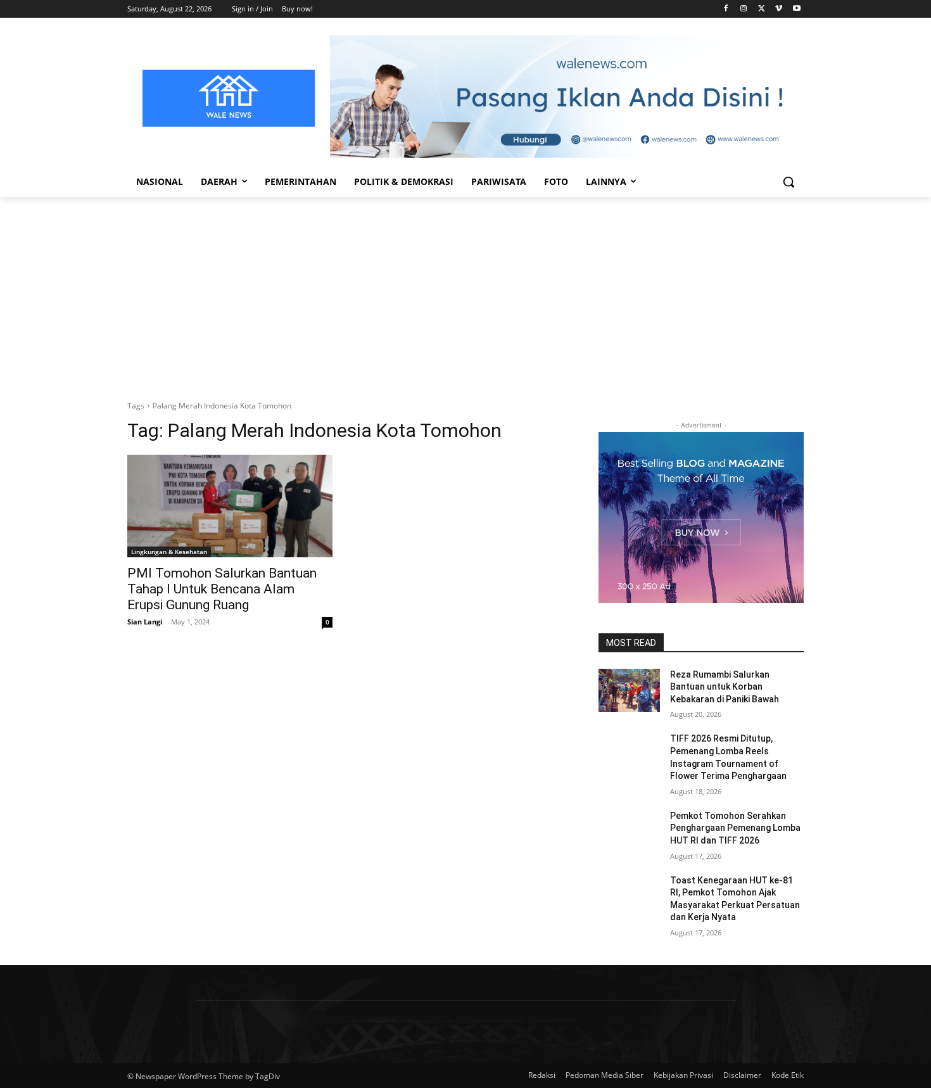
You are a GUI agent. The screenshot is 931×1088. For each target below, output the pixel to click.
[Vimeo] (778, 9)
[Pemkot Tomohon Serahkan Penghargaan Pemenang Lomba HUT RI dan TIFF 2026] (629, 831)
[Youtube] (796, 9)
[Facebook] (726, 9)
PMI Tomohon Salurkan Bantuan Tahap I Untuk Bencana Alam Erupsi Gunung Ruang (222, 589)
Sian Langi (144, 621)
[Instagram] (744, 9)
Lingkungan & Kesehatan (169, 551)
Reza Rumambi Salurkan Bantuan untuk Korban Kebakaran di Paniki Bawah (724, 686)
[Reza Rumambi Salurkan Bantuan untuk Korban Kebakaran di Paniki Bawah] (629, 690)
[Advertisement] (466, 292)
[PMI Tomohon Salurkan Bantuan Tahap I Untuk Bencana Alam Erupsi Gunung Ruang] (229, 506)
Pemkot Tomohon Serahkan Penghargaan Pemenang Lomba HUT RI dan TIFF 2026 (735, 828)
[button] (788, 182)
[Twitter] (761, 9)
